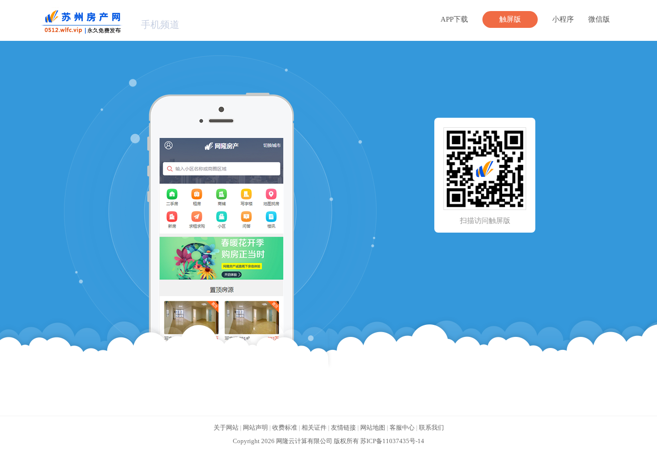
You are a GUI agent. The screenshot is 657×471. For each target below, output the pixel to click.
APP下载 (454, 19)
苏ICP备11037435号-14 (392, 441)
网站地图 (372, 427)
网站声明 (255, 427)
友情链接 (343, 427)
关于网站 (226, 427)
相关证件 (314, 427)
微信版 (599, 19)
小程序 (563, 19)
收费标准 (284, 427)
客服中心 (402, 427)
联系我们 (431, 427)
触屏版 (510, 19)
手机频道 (160, 24)
